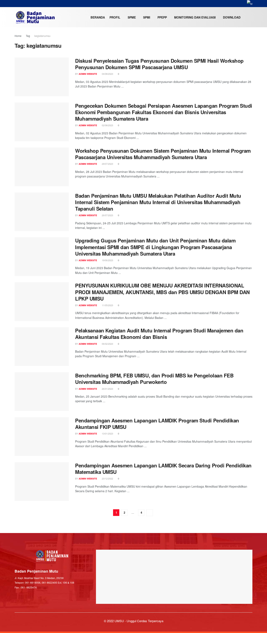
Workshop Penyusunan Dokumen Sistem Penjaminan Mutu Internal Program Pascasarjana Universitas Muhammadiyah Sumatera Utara (163, 154)
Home (18, 35)
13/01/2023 (107, 433)
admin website (88, 73)
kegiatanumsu (42, 35)
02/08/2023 (107, 125)
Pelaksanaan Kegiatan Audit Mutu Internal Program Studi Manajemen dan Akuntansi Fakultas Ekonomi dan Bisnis (159, 333)
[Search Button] (250, 17)
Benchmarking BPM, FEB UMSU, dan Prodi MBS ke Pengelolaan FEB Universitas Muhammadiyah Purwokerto (154, 378)
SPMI (146, 17)
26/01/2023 (107, 388)
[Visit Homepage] (35, 17)
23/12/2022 (107, 478)
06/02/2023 (107, 343)
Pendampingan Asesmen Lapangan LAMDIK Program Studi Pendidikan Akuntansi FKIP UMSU (157, 423)
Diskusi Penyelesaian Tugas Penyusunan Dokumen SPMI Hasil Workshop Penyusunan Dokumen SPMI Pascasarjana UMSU (159, 64)
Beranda (98, 17)
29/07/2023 (107, 163)
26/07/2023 (107, 215)
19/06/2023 (107, 260)
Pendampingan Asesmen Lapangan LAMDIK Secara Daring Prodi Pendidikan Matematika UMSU (163, 468)
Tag (28, 35)
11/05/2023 (107, 305)
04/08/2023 (107, 73)
